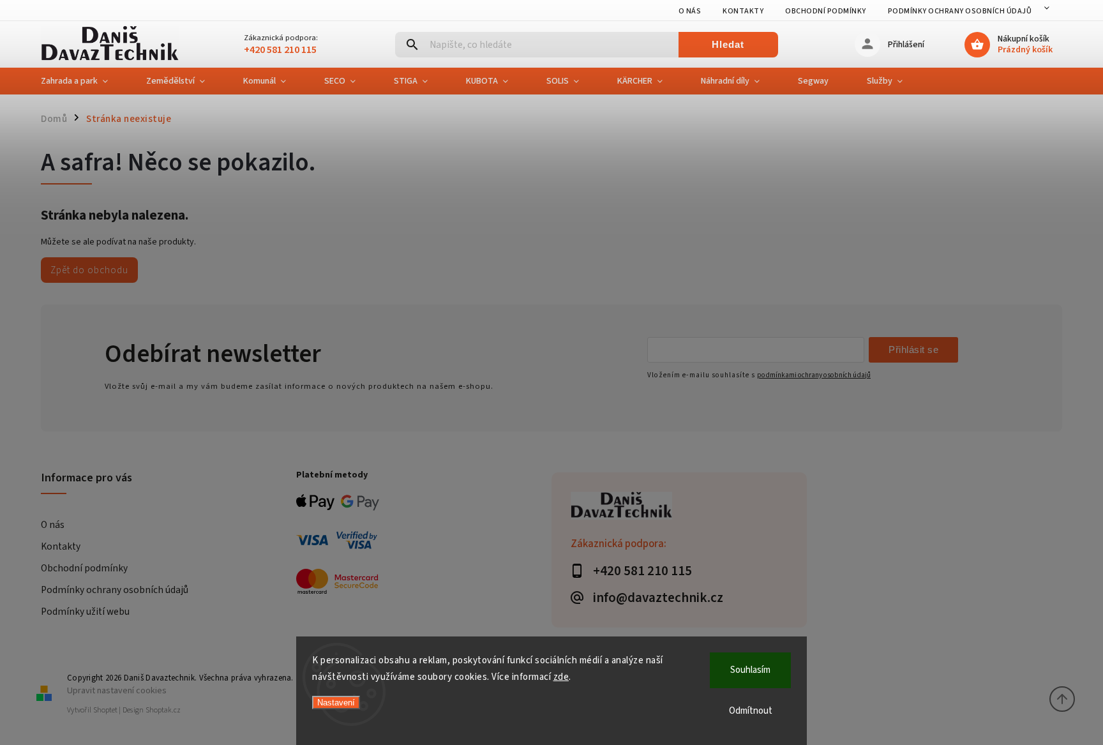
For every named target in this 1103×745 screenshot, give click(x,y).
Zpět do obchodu (89, 270)
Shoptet (105, 710)
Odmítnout (750, 711)
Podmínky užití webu (85, 612)
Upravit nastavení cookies (117, 690)
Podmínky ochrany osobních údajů (960, 11)
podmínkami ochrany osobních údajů (814, 375)
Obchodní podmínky (825, 11)
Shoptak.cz (163, 710)
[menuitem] (84, 81)
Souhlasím (750, 670)
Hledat (728, 44)
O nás (690, 11)
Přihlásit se (913, 349)
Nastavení (336, 702)
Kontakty (743, 11)
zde (561, 677)
